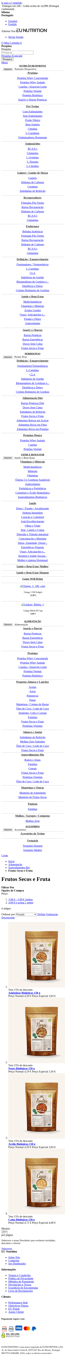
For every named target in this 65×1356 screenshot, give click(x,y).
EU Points (14, 1308)
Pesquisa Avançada (11, 55)
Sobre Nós (14, 1257)
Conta (4, 855)
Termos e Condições (19, 1275)
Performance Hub (18, 1302)
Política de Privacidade (20, 1278)
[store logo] (32, 31)
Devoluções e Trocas (19, 1284)
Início (11, 861)
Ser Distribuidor (17, 1263)
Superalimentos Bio (19, 867)
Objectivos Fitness (18, 1305)
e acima (20, 902)
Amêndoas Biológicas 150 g (24, 992)
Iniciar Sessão (15, 37)
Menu (4, 62)
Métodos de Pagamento (21, 1281)
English (12, 24)
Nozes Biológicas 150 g (21, 1068)
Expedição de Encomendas (23, 1287)
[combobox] (17, 52)
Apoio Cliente (16, 1311)
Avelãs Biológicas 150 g (21, 1144)
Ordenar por (8, 914)
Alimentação (15, 864)
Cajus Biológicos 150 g (21, 1219)
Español (12, 21)
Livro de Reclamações (20, 1290)
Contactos (13, 1260)
